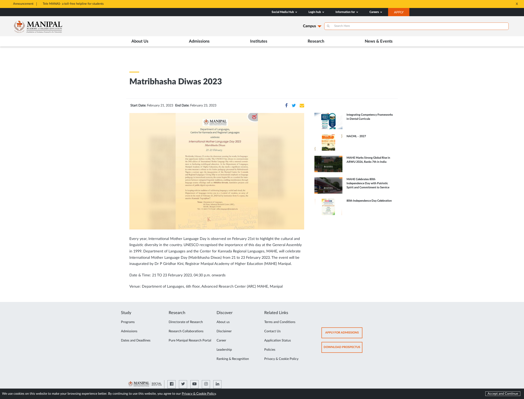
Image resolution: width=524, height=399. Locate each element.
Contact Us (272, 331)
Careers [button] (374, 12)
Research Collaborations (186, 331)
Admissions (129, 331)
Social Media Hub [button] (283, 12)
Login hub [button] (315, 12)
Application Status (277, 340)
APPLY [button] (401, 13)
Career (221, 340)
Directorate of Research (186, 322)
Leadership (224, 349)
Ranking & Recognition (233, 359)
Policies (269, 349)
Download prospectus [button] (343, 349)
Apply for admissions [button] (344, 334)
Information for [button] (345, 12)
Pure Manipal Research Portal (190, 340)
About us (223, 322)
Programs (128, 322)
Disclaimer (224, 331)
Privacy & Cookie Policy (281, 359)
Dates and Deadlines (135, 340)
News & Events (379, 41)
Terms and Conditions (279, 322)
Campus (309, 26)
